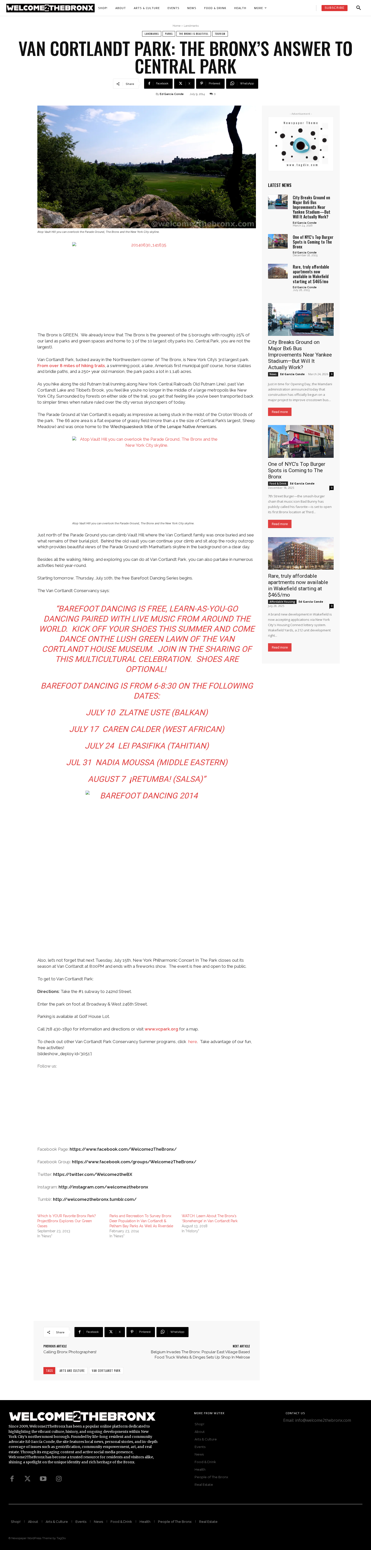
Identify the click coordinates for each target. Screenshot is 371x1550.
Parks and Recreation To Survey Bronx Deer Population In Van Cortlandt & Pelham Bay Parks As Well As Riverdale (141, 1221)
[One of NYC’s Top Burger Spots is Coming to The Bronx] (278, 241)
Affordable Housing (282, 601)
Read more (280, 412)
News (273, 374)
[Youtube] (43, 1479)
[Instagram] (59, 1479)
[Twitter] (27, 1479)
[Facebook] (12, 1479)
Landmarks (191, 25)
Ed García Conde (172, 94)
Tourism (220, 34)
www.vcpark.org (161, 1028)
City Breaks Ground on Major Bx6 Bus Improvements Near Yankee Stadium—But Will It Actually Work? (311, 207)
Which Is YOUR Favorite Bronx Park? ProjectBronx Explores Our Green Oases (66, 1221)
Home (176, 25)
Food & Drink (278, 483)
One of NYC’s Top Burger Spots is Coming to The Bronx (313, 242)
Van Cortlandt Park (106, 1371)
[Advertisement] (146, 1111)
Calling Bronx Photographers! (69, 1352)
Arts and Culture (72, 1371)
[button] (359, 8)
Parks (169, 34)
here (192, 1041)
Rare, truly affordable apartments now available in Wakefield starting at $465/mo (311, 274)
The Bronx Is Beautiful (193, 34)
